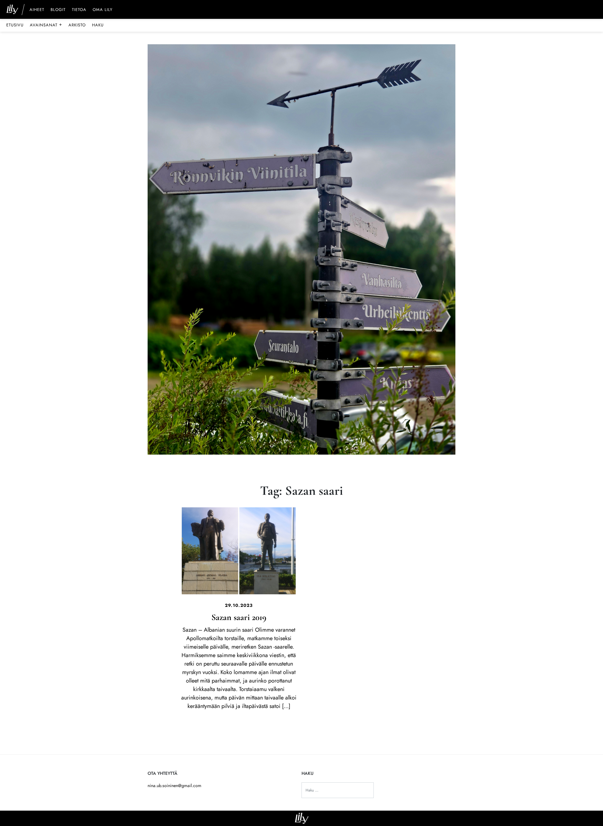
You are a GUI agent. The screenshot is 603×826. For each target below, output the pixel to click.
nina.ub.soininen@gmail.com (174, 785)
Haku (98, 25)
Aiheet (37, 10)
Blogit (58, 10)
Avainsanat (46, 25)
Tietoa (79, 10)
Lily (302, 818)
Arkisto (77, 25)
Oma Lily (102, 10)
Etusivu (15, 25)
